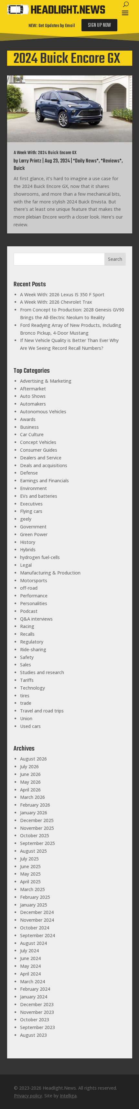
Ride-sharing (33, 649)
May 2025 (30, 874)
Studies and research (42, 672)
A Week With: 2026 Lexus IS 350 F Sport (62, 294)
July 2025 (29, 859)
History (27, 542)
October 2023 (34, 1019)
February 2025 (35, 897)
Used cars (30, 726)
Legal (26, 565)
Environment (33, 488)
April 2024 (30, 974)
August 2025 (33, 851)
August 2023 (33, 1035)
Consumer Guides (38, 450)
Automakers (33, 404)
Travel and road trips (42, 711)
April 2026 (30, 790)
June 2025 (30, 866)
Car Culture (32, 434)
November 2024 (37, 920)
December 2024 (37, 912)
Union (26, 718)
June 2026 (30, 774)
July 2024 (29, 950)
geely (25, 519)
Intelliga (68, 1096)
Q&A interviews (36, 619)
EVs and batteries (38, 496)
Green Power (34, 534)
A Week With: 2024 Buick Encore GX (45, 153)
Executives (31, 504)
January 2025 (33, 905)
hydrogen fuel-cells (40, 557)
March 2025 (32, 889)
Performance (34, 596)
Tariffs (27, 680)
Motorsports (33, 580)
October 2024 (34, 928)
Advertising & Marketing (45, 381)
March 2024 (32, 981)
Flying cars (31, 511)
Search (115, 259)
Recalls (27, 634)
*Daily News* (86, 161)
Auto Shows (33, 396)
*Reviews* (111, 161)
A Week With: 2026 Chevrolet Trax (56, 302)
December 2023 (37, 1004)
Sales (25, 665)
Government (33, 527)
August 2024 (33, 943)
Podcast (28, 611)
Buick (19, 168)
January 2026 (33, 813)
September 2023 (37, 1027)
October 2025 (34, 835)
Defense (29, 473)
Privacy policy (28, 1096)
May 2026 (30, 782)
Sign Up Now (99, 25)
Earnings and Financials (44, 480)
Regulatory (31, 642)
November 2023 (37, 1012)
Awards (28, 419)
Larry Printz (30, 161)
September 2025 (37, 843)
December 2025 (37, 820)
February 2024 (35, 989)
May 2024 (30, 966)
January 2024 (33, 997)
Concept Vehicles (38, 442)
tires (24, 695)
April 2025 (30, 881)
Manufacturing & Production (50, 573)
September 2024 (37, 935)
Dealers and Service (40, 458)
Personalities (33, 603)
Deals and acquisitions (43, 465)
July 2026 (29, 766)
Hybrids (28, 549)
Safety (27, 657)
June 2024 (30, 958)
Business (29, 427)
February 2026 (35, 805)
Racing (27, 626)
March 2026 (32, 797)
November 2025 (37, 828)
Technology (32, 688)
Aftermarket (33, 389)
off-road (28, 588)
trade (25, 703)
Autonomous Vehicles (43, 411)
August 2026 (33, 759)
